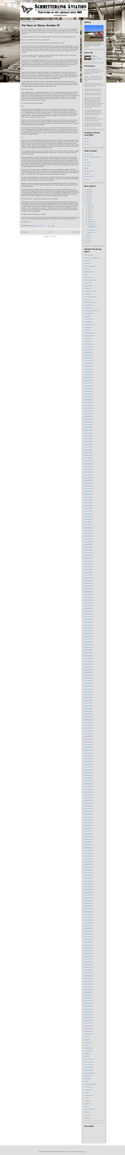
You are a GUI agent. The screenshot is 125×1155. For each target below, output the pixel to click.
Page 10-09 (87, 427)
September (91, 221)
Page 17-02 (87, 502)
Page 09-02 (87, 383)
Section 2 (86, 141)
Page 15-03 (87, 483)
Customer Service (89, 291)
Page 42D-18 (87, 884)
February (90, 207)
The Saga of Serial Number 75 (40, 25)
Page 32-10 (87, 747)
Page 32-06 (87, 739)
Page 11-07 (87, 447)
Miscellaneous (88, 333)
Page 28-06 (87, 669)
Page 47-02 (87, 975)
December (91, 232)
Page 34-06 (87, 781)
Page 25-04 (87, 636)
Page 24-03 (87, 619)
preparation (87, 1048)
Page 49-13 (87, 1025)
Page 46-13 (87, 956)
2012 (87, 196)
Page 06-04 (87, 352)
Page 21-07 (87, 552)
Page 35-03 (87, 811)
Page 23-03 (87, 600)
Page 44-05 (87, 903)
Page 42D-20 (87, 889)
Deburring (87, 173)
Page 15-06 (87, 491)
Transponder (87, 1095)
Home (50, 232)
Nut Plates (87, 162)
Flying (86, 316)
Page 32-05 (87, 736)
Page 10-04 (87, 413)
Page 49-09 (87, 1014)
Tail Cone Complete (89, 1084)
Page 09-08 (87, 399)
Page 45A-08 (87, 922)
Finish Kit (86, 305)
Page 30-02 (87, 689)
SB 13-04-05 (87, 1067)
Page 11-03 (87, 436)
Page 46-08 (87, 942)
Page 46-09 (87, 945)
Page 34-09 (87, 789)
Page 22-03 (87, 591)
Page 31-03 (87, 694)
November (91, 230)
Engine (86, 299)
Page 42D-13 (87, 875)
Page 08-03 (87, 377)
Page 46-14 (87, 959)
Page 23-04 (87, 602)
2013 (87, 198)
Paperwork (87, 1042)
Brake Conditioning (89, 280)
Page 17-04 (87, 508)
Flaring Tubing (88, 154)
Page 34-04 (87, 775)
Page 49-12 (87, 1023)
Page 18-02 (87, 513)
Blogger (84, 1151)
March (89, 210)
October (90, 224)
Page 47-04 (87, 978)
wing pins (86, 1114)
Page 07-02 (87, 363)
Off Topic (86, 338)
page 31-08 (87, 708)
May (89, 214)
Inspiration (87, 327)
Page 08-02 (87, 374)
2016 (87, 235)
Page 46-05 (87, 934)
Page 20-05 (87, 536)
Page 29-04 (87, 678)
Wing (85, 1112)
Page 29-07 (87, 686)
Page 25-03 (87, 633)
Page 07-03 (87, 366)
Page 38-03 (87, 828)
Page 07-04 (87, 369)
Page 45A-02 (87, 909)
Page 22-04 (87, 594)
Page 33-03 (87, 767)
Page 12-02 (87, 452)
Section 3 (86, 144)
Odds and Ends (88, 335)
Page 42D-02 (87, 850)
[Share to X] (50, 226)
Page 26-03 (87, 641)
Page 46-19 (87, 973)
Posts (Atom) (53, 236)
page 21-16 (87, 575)
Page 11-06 (87, 444)
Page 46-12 (87, 953)
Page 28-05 (87, 667)
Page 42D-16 (87, 881)
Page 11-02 (87, 433)
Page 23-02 (87, 597)
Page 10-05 (87, 416)
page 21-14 (87, 572)
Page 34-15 (87, 806)
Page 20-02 (87, 527)
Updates (86, 1101)
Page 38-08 (87, 842)
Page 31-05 (87, 700)
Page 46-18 (87, 970)
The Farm (87, 1089)
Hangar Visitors (88, 324)
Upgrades (87, 1103)
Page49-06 (87, 1034)
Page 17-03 (87, 505)
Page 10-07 (87, 422)
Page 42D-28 (87, 900)
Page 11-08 (87, 449)
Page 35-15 (87, 820)
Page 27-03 (87, 650)
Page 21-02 (87, 538)
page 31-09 (87, 711)
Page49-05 (87, 1031)
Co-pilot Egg (87, 285)
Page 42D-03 (87, 853)
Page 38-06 (87, 836)
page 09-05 (87, 391)
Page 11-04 (87, 438)
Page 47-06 (87, 984)
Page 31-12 (87, 719)
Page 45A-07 (87, 920)
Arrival (86, 260)
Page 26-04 (87, 644)
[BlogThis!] (49, 226)
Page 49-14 (87, 1028)
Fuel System (87, 319)
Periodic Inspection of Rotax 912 (93, 157)
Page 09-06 (87, 394)
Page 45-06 (87, 906)
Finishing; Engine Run (90, 310)
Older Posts (75, 232)
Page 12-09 (87, 466)
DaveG (96, 56)
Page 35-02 (87, 808)
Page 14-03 (87, 477)
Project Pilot (87, 1050)
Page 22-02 (87, 589)
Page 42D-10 (87, 870)
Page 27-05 (87, 655)
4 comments (41, 225)
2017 (87, 237)
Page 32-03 (87, 730)
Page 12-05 (87, 458)
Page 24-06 (87, 628)
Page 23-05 (87, 605)
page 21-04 (87, 544)
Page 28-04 (87, 664)
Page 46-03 (87, 928)
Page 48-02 (87, 989)
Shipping (86, 1076)
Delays (86, 294)
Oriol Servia (87, 344)
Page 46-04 (87, 931)
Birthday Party (88, 271)
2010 (87, 191)
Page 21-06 (87, 550)
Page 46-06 (87, 936)
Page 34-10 (87, 792)
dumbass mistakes (89, 296)
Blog (85, 274)
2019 (87, 240)
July (89, 217)
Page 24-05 (87, 625)
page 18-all (87, 525)
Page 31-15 (87, 725)
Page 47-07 (87, 986)
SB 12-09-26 (87, 1062)
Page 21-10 (87, 561)
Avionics (86, 269)
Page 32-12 (87, 753)
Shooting (86, 1078)
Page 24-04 (87, 622)
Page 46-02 (87, 925)
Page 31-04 (87, 697)
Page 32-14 (87, 758)
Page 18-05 (87, 522)
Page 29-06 (87, 683)
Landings (86, 330)
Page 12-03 (87, 455)
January (90, 205)
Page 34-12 (87, 797)
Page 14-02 (87, 475)
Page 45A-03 (87, 911)
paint (85, 1037)
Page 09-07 (87, 397)
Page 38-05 (87, 833)
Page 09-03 (87, 385)
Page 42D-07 (87, 864)
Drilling (86, 168)
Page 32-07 (87, 742)
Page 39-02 (87, 847)
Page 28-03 (87, 661)
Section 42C (87, 1070)
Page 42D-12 (87, 872)
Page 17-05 (87, 511)
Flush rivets (87, 165)
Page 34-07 (87, 783)
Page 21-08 (87, 555)
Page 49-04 (87, 1006)
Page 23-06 (87, 608)
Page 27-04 (87, 653)
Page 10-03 (87, 410)
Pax (85, 1045)
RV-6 (85, 1056)
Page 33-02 (87, 764)
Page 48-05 (87, 998)
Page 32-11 (87, 750)
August (90, 219)
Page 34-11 (87, 794)
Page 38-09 (87, 845)
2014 (87, 201)
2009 (87, 189)
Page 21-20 (87, 586)
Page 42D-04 (87, 856)
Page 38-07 (87, 839)
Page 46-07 (87, 939)
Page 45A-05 (87, 917)
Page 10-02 (87, 408)
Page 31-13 (87, 722)
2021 (87, 242)
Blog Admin (87, 277)
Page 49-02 (87, 1000)
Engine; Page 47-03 (89, 302)
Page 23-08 (87, 614)
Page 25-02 (87, 630)
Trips (85, 1098)
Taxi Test (86, 1087)
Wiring (86, 1117)
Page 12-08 (87, 463)
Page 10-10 (87, 430)
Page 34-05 (87, 778)
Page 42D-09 (87, 867)
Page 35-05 (87, 817)
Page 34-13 (87, 800)
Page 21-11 (87, 564)
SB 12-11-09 (87, 1064)
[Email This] (47, 226)
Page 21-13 (87, 569)
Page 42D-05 (87, 859)
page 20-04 (87, 533)
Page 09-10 (87, 405)
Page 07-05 (87, 372)
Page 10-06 (87, 419)
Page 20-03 (87, 530)
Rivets (86, 159)
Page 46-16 (87, 964)
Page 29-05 (87, 680)
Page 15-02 (87, 480)
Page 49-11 (87, 1020)
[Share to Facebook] (52, 226)
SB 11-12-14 (87, 1059)
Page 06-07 (87, 360)
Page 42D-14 (87, 878)
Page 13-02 (87, 469)
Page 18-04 (87, 519)
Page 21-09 (87, 558)
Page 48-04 (87, 995)
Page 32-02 (87, 728)
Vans (85, 1106)
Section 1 (86, 138)
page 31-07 (87, 705)
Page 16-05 (87, 500)
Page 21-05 (87, 547)
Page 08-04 (87, 380)
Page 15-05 (87, 488)
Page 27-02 (87, 647)
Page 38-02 (87, 825)
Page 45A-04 (87, 914)
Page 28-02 (87, 658)
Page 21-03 (87, 541)
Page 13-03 (87, 472)
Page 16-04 (87, 497)
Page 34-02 (87, 769)
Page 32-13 (87, 756)
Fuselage (86, 321)
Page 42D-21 (87, 892)
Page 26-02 (87, 639)
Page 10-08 (87, 424)
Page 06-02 (87, 347)
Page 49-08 (87, 1012)
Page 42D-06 (87, 861)
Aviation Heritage (89, 266)
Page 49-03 (87, 1003)
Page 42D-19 (87, 886)
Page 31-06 (87, 703)
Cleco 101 (87, 179)
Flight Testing (87, 313)
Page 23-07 (87, 611)
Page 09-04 (87, 388)
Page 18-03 (87, 516)
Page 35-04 (87, 814)
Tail (85, 1081)
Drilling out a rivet (89, 171)
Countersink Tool (88, 176)
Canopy (86, 283)
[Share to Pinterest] (54, 226)
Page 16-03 (87, 494)
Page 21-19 (87, 583)
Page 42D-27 (87, 897)
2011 (87, 194)
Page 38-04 (87, 831)
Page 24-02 (87, 616)
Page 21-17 (87, 577)
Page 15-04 (87, 486)
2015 (87, 203)
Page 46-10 (87, 948)
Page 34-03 (87, 772)
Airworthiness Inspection (90, 258)
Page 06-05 (87, 355)
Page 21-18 (87, 580)
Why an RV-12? (88, 1109)
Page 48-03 (87, 992)
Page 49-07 (87, 1009)
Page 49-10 (87, 1017)
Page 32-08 (87, 744)
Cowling (86, 288)
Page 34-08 (87, 786)
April (89, 212)
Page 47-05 (87, 981)
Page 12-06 (87, 461)
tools (85, 1092)
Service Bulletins (88, 1073)
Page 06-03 (87, 349)
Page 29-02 (87, 672)
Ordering (86, 341)
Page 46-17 (87, 967)
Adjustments (87, 255)
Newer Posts (25, 232)
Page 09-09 (87, 402)
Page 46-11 (87, 950)
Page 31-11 (87, 717)
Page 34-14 (87, 803)
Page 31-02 (87, 692)
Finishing (86, 308)
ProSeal (86, 1053)
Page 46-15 (87, 961)
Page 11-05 (87, 441)
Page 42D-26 (87, 895)
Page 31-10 (87, 714)
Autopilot (86, 263)
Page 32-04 (87, 733)
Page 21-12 (87, 566)
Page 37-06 (87, 822)
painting (86, 1039)
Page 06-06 (87, 358)
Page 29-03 (87, 675)
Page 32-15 (87, 761)
